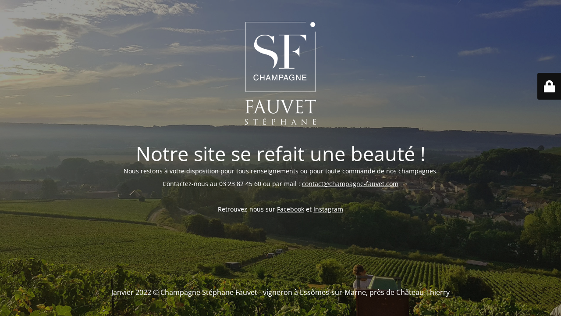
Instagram (328, 209)
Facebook (290, 209)
